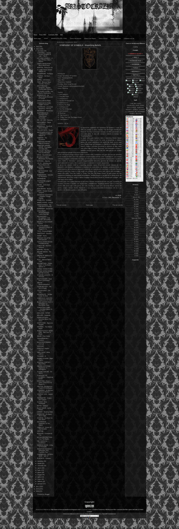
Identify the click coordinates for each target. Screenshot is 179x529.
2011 (37, 486)
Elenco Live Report (90, 38)
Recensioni (115, 197)
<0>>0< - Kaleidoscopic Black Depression (44, 164)
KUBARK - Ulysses (43, 249)
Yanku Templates (89, 513)
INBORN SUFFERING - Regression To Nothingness (44, 367)
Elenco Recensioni (75, 38)
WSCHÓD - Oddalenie (43, 315)
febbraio (40, 481)
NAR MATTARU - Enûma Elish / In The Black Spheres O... (44, 265)
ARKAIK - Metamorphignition (43, 283)
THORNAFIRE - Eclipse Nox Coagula (44, 398)
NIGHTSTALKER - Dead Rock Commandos (44, 279)
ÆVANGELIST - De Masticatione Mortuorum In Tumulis (45, 97)
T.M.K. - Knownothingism (44, 231)
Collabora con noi (129, 38)
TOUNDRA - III (41, 356)
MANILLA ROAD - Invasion (45, 202)
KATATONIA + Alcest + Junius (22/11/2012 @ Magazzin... (44, 382)
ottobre (39, 463)
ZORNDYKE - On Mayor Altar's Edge (44, 415)
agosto (39, 468)
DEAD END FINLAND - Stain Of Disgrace (44, 142)
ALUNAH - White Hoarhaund (42, 402)
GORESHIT (40, 346)
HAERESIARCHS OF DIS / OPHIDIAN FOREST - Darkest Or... (45, 134)
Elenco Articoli (103, 38)
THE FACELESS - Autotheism (42, 442)
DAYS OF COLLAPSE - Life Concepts (44, 238)
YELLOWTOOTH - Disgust (45, 130)
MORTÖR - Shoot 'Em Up (45, 67)
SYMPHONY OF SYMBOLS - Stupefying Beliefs (45, 377)
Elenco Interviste (116, 38)
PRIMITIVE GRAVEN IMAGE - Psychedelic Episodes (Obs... (44, 147)
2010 (37, 489)
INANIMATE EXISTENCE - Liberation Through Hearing (45, 196)
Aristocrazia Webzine (69, 513)
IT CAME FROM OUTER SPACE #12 (44, 70)
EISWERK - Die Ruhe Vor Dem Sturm (45, 418)
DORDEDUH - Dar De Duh (45, 208)
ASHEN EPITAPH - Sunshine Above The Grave (44, 319)
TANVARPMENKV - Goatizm (43, 339)
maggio (39, 474)
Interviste (135, 218)
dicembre (40, 51)
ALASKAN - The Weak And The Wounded (44, 151)
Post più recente (61, 205)
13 (135, 188)
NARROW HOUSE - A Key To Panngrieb (45, 446)
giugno (39, 472)
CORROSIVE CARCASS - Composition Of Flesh (45, 299)
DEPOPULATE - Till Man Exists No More (44, 295)
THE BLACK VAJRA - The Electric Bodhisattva (45, 92)
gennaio (40, 483)
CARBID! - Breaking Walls (45, 412)
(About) (135, 97)
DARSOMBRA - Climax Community (44, 123)
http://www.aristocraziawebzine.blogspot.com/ (66, 509)
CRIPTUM (40, 431)
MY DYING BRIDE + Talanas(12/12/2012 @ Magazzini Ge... (44, 227)
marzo (39, 479)
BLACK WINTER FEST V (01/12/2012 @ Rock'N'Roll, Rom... (45, 303)
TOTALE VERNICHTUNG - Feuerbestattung (45, 242)
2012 (37, 49)
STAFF (46, 38)
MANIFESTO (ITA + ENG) (59, 38)
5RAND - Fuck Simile (43, 336)
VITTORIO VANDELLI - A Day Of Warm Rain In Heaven (44, 59)
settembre (40, 465)
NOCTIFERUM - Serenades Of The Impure (43, 423)
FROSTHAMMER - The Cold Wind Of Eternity (44, 205)
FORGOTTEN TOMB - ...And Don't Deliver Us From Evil (44, 309)
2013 (37, 46)
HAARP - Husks (42, 236)
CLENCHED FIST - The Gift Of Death (44, 287)
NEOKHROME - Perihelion (45, 73)
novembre (40, 461)
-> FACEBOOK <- (135, 64)
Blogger (47, 494)
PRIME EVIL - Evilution (44, 200)
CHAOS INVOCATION (44, 101)
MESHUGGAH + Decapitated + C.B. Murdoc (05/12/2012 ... (44, 218)
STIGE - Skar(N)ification (44, 155)
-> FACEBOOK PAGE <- (135, 61)
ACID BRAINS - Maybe (44, 189)
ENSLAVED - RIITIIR (43, 313)
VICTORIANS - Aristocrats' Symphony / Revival (45, 107)
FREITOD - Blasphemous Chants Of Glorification (44, 387)
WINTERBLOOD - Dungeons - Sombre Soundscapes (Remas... (45, 87)
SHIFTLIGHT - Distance (44, 233)
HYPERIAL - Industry (43, 161)
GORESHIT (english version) (43, 349)
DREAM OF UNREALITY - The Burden (45, 256)
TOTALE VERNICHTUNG (44, 269)
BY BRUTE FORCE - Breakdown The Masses (45, 158)
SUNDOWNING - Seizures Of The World (45, 175)
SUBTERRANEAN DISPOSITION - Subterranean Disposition (42, 115)
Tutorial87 (105, 513)
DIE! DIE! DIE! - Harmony (45, 120)
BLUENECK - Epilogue (44, 458)
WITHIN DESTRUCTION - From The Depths (45, 438)
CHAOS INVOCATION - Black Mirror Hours (44, 64)
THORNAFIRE (41, 178)
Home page (37, 38)
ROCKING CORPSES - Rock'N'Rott (44, 363)
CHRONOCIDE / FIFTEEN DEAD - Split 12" (45, 455)
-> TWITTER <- (135, 75)
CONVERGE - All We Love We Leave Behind (45, 391)
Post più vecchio (118, 205)
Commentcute (112, 513)
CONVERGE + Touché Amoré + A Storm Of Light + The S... (44, 54)
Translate (94, 518)
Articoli (135, 197)
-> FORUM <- (135, 68)
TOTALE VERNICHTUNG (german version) (44, 272)
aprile (39, 477)
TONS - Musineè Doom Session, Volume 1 (44, 83)
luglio (39, 470)
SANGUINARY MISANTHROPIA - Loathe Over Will (43, 212)
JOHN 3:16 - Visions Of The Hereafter (44, 428)
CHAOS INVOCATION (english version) (44, 104)
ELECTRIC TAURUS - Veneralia (43, 168)
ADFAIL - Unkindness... (44, 80)
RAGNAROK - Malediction (45, 111)
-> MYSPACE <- (135, 71)
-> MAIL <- (135, 57)
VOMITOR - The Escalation (42, 138)
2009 (37, 491)
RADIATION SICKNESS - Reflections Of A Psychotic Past (45, 450)
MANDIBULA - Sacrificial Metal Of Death (44, 127)
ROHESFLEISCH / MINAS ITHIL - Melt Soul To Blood (45, 332)
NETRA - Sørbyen (42, 406)
